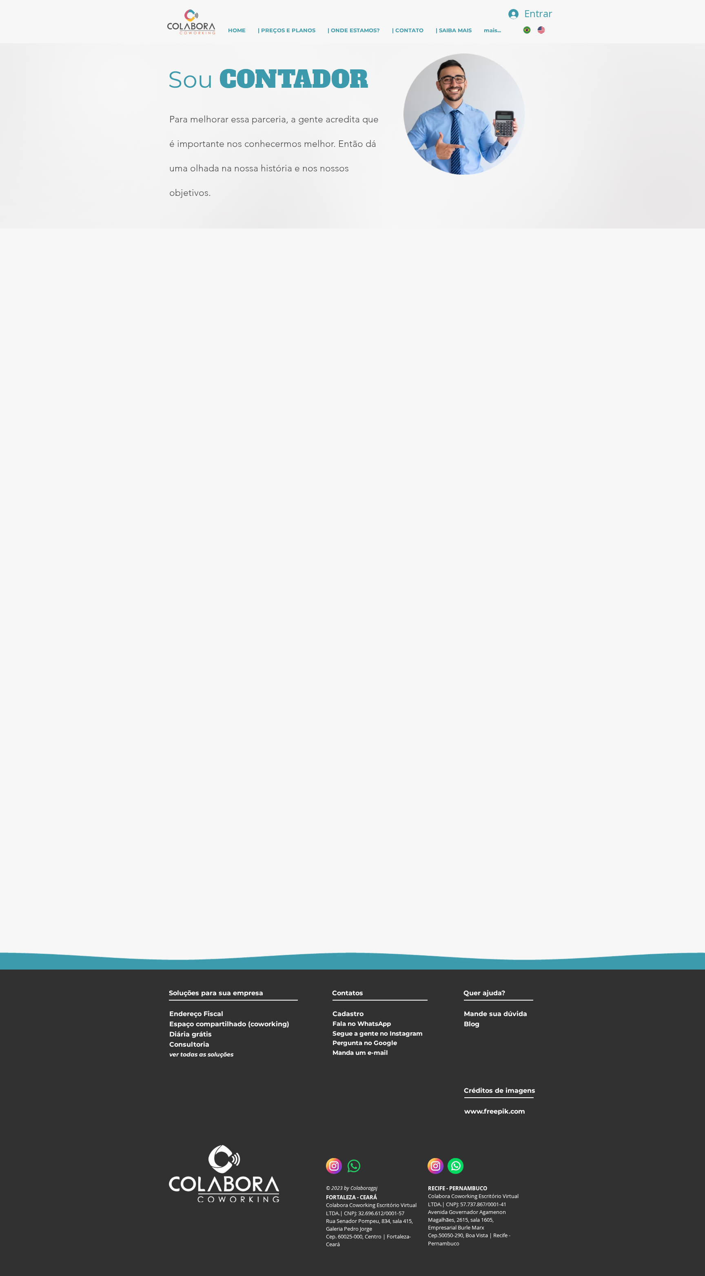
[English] (538, 30)
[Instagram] (334, 1166)
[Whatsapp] (354, 1166)
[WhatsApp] (455, 1166)
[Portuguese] (524, 30)
